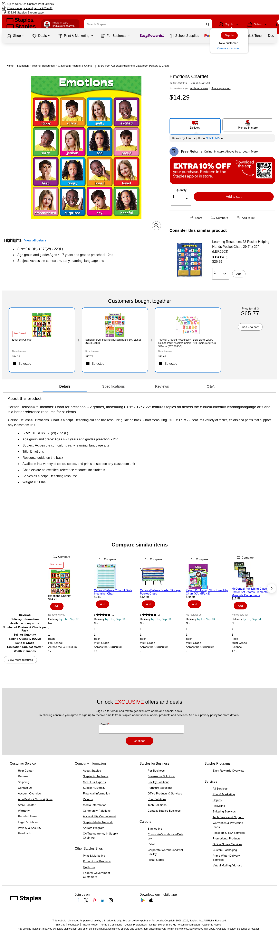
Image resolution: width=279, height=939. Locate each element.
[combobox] (148, 24)
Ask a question (220, 88)
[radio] (195, 124)
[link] (48, 4)
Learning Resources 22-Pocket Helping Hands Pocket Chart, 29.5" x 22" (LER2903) (240, 246)
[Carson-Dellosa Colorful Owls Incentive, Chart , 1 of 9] (116, 576)
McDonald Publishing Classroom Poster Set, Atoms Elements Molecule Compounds (252, 592)
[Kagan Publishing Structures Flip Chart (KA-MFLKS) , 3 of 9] (208, 576)
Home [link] (10, 65)
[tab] (64, 387)
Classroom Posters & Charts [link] (75, 65)
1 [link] (113, 614)
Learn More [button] (250, 151)
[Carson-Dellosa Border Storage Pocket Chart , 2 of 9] (162, 576)
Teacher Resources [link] (43, 65)
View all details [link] (35, 240)
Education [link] (23, 65)
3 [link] (226, 257)
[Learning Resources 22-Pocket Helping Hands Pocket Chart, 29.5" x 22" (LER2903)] (189, 260)
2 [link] (159, 614)
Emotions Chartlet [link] (22, 339)
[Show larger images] (156, 225)
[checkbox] (42, 363)
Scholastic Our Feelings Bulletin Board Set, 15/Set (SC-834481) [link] (113, 341)
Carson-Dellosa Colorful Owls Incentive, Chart (113, 592)
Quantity (181, 189)
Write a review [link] (199, 88)
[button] (208, 24)
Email (104, 724)
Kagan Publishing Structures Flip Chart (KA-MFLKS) (207, 592)
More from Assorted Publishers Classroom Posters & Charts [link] (134, 65)
